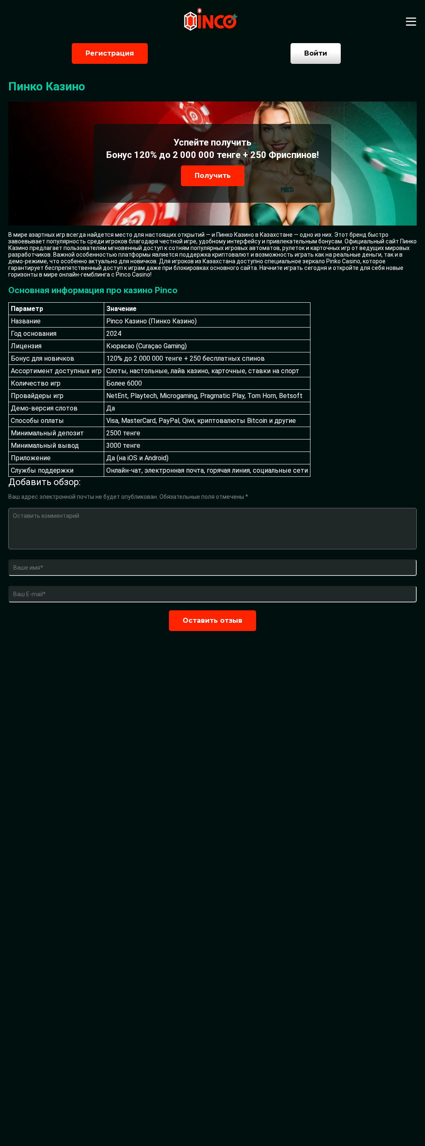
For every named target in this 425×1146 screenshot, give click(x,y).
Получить (213, 176)
